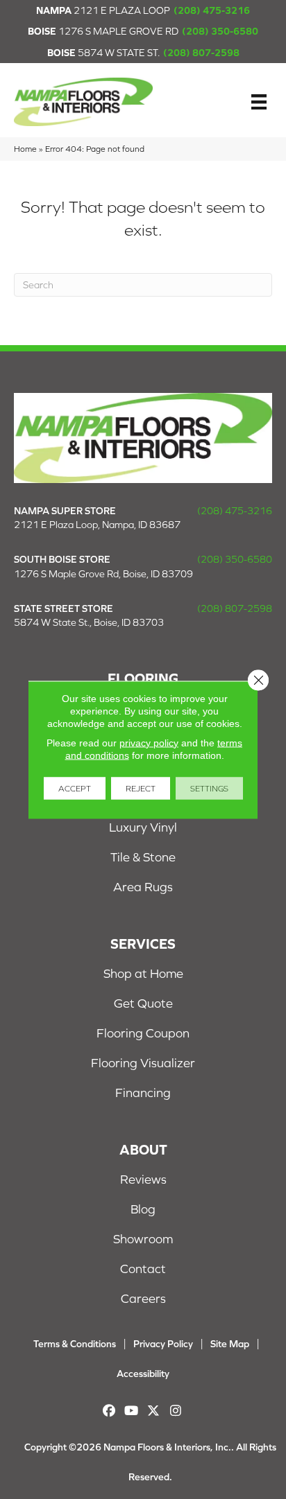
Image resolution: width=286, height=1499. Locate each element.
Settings (209, 788)
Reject (140, 788)
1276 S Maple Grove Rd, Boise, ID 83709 (103, 573)
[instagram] (176, 1411)
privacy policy (148, 742)
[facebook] (109, 1411)
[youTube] (132, 1411)
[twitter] (154, 1411)
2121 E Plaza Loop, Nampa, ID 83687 (97, 524)
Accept (74, 788)
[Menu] (259, 101)
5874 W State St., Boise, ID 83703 (89, 622)
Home (25, 148)
